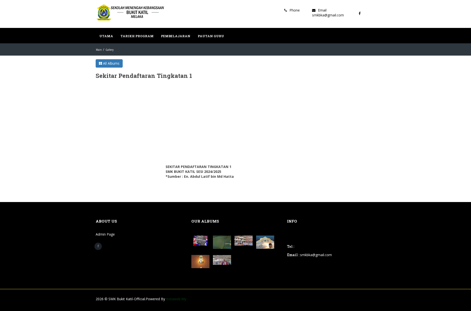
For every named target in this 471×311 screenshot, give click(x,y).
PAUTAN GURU (211, 36)
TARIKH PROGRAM (137, 36)
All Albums (110, 63)
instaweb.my (176, 299)
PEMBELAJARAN (175, 36)
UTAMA (106, 36)
